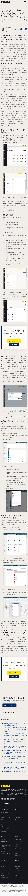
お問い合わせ (14, 344)
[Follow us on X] (23, 29)
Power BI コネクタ (5, 829)
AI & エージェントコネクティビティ (7, 846)
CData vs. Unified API (5, 853)
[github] (11, 799)
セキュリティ (22, 883)
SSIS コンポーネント (19, 817)
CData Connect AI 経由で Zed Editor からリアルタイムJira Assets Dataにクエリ (15, 741)
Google (16, 868)
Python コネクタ (4, 819)
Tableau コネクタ (5, 831)
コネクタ (3, 839)
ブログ (2, 868)
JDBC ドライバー (4, 815)
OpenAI (16, 875)
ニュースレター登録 (5, 873)
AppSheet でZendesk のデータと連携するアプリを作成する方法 (15, 757)
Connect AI (17, 815)
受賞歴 (16, 846)
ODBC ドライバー (5, 812)
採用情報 (17, 853)
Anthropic (17, 864)
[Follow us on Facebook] (21, 29)
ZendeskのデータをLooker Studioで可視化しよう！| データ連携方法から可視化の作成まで (15, 752)
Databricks (17, 866)
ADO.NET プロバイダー (6, 817)
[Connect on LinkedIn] (26, 29)
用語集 (2, 875)
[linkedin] (2, 799)
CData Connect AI (10, 331)
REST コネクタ (4, 824)
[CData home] (7, 2)
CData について (18, 839)
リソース (3, 871)
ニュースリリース (18, 841)
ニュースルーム (18, 844)
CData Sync (17, 812)
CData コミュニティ (5, 864)
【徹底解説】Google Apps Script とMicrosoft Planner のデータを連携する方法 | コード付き (15, 735)
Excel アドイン (4, 826)
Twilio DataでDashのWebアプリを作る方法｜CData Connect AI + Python (15, 747)
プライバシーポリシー (12, 883)
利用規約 (2, 883)
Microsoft (17, 871)
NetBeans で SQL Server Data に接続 (14, 771)
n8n (15, 873)
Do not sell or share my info (14, 894)
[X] (5, 799)
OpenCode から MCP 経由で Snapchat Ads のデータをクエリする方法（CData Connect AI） (15, 729)
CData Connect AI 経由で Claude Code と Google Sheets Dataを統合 (15, 768)
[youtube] (8, 799)
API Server (3, 822)
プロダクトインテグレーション (6, 842)
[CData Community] (13, 799)
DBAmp (16, 819)
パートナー (3, 848)
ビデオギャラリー (5, 877)
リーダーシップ (18, 848)
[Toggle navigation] (24, 2)
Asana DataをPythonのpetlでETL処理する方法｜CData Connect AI (15, 724)
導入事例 (3, 866)
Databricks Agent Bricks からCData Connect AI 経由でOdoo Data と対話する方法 (15, 762)
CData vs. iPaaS (4, 851)
